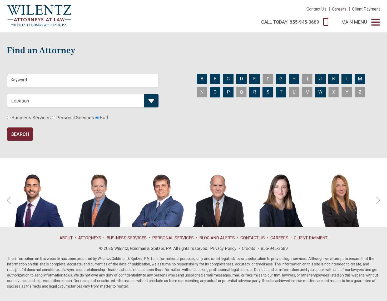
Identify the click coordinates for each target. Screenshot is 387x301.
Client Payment (366, 9)
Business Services (127, 237)
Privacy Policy (223, 248)
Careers (339, 9)
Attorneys (89, 237)
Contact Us (316, 9)
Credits (248, 248)
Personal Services (173, 237)
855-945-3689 (274, 248)
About (66, 237)
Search (20, 134)
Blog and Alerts (217, 237)
